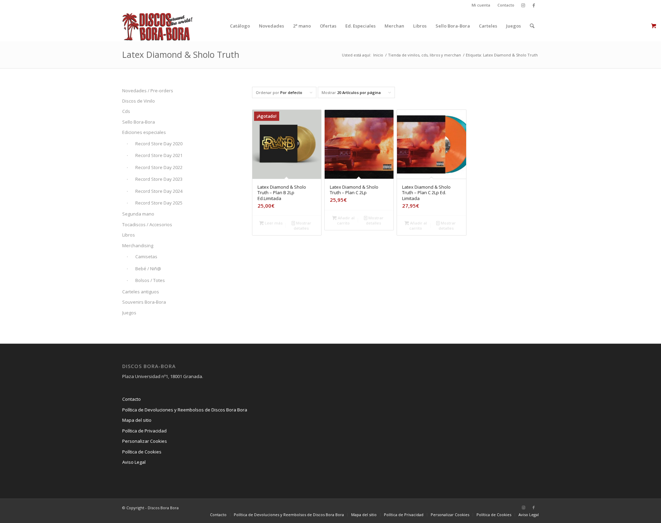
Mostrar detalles (302, 225)
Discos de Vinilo (138, 101)
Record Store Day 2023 (158, 179)
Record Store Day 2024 (158, 191)
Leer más (273, 223)
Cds (126, 111)
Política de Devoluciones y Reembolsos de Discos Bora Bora (184, 410)
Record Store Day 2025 (158, 203)
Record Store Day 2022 (158, 167)
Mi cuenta (481, 5)
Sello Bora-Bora (138, 122)
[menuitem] (481, 5)
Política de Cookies (141, 452)
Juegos (129, 313)
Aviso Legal (134, 462)
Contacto (505, 5)
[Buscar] (532, 25)
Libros (128, 235)
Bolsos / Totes (150, 280)
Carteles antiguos (140, 292)
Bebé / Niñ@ (148, 268)
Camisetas (146, 256)
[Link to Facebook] (533, 5)
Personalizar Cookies (144, 441)
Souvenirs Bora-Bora (144, 302)
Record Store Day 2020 (158, 143)
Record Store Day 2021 (158, 155)
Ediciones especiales (144, 132)
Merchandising (137, 245)
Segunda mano (138, 214)
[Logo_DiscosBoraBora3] (157, 25)
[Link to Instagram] (523, 5)
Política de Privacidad (144, 431)
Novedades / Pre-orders (147, 90)
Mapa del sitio (136, 420)
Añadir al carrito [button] (346, 220)
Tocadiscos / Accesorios (147, 224)
